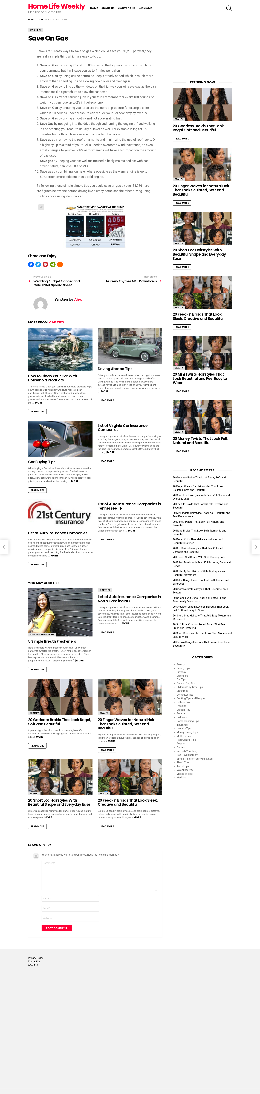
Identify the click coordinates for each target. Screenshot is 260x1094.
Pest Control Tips (186, 739)
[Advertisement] (202, 50)
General (181, 713)
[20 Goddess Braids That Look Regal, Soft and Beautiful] (60, 697)
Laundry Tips (184, 728)
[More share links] (60, 264)
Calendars (182, 675)
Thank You (183, 762)
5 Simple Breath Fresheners (52, 641)
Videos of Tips (185, 773)
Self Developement (187, 754)
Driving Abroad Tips (115, 368)
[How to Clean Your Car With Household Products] (60, 349)
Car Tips (56, 322)
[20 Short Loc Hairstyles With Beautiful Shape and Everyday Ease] (60, 777)
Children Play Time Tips (190, 687)
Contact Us (126, 8)
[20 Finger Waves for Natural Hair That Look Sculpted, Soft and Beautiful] (130, 697)
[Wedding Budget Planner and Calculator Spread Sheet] (4, 547)
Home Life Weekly (56, 6)
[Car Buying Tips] (60, 439)
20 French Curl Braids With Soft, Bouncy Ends (199, 557)
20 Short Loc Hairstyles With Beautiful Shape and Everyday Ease (59, 802)
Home (94, 8)
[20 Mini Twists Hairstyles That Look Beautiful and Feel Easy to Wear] (202, 352)
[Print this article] (53, 264)
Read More (37, 411)
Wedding (181, 777)
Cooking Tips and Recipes (191, 698)
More (38, 402)
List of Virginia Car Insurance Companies (123, 427)
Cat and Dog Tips (186, 683)
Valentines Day (185, 770)
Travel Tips (183, 766)
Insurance (182, 724)
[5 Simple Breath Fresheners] (60, 612)
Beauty (34, 713)
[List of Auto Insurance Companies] (60, 513)
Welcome (145, 8)
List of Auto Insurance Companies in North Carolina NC (129, 599)
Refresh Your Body (42, 634)
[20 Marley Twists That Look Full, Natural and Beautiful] (202, 417)
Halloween (182, 717)
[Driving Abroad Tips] (130, 346)
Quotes (181, 747)
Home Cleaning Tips (188, 721)
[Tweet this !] (38, 264)
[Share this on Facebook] (31, 264)
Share (41, 207)
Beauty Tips (183, 668)
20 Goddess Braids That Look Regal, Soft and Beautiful (59, 722)
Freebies (181, 705)
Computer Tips (185, 694)
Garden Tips (183, 709)
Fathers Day (183, 702)
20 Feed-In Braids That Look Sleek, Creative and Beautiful (128, 802)
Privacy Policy (35, 957)
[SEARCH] (229, 8)
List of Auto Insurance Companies (57, 533)
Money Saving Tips (187, 732)
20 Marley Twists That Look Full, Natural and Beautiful (200, 440)
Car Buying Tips (41, 461)
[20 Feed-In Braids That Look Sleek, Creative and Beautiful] (130, 777)
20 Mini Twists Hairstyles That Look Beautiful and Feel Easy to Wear (200, 378)
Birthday (181, 672)
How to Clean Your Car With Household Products (52, 378)
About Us (107, 8)
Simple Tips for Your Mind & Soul (195, 758)
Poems (181, 743)
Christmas (182, 690)
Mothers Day (184, 736)
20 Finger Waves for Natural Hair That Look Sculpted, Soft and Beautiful (126, 724)
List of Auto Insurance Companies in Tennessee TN (129, 506)
